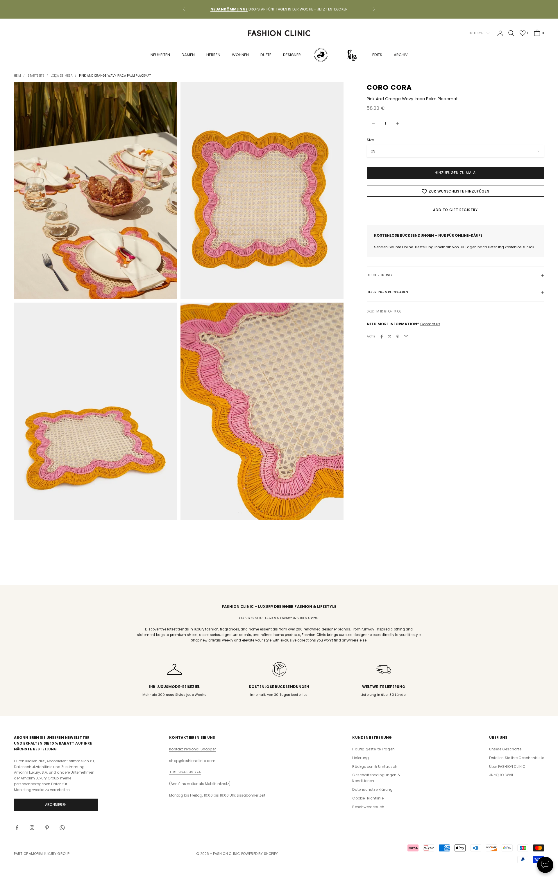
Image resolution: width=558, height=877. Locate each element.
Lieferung (360, 757)
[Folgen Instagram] (32, 828)
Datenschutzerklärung (372, 789)
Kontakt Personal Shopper (192, 749)
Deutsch (476, 33)
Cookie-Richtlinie (367, 798)
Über (507, 766)
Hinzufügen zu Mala (455, 172)
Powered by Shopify (259, 853)
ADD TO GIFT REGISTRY (455, 210)
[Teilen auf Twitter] (389, 336)
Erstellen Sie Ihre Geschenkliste (516, 757)
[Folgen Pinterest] (47, 828)
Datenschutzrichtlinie (33, 766)
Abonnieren (56, 804)
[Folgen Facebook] (17, 828)
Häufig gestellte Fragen (373, 749)
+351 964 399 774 (185, 772)
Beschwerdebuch (368, 806)
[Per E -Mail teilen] (406, 336)
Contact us (430, 323)
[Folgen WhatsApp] (62, 828)
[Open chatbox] (545, 865)
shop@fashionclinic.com (192, 760)
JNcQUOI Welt (501, 774)
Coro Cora (389, 87)
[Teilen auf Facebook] (381, 336)
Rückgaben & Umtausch (374, 766)
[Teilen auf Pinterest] (398, 336)
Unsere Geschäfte (505, 749)
